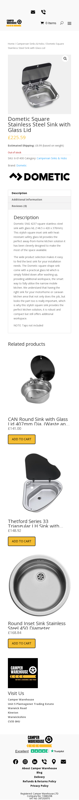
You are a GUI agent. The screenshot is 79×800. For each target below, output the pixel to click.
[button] (65, 58)
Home (11, 43)
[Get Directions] (53, 761)
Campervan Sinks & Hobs (30, 43)
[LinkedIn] (34, 761)
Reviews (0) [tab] (19, 206)
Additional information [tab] (27, 199)
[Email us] (63, 761)
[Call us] (44, 761)
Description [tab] (19, 193)
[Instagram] (25, 761)
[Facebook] (15, 761)
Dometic (21, 165)
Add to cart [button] (21, 439)
